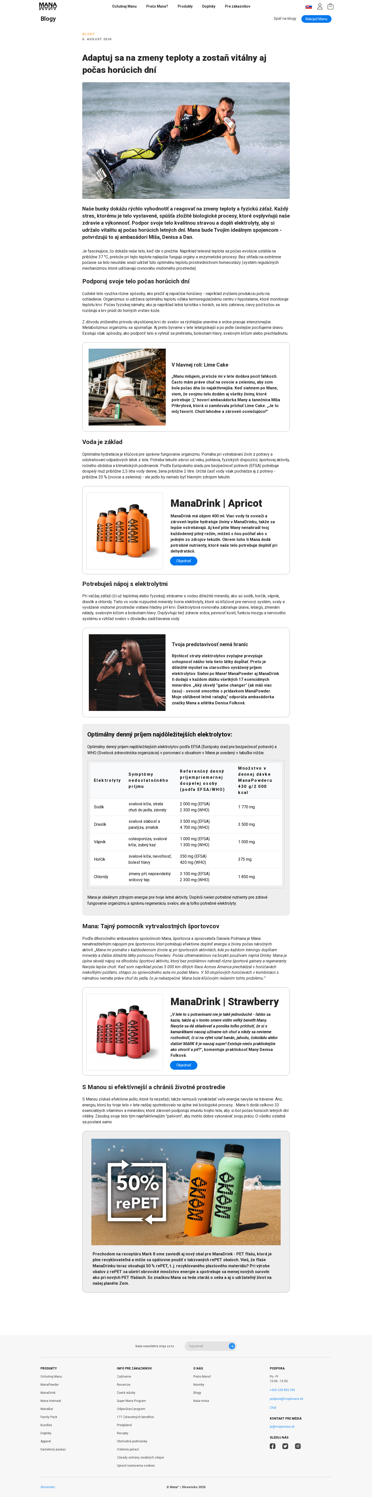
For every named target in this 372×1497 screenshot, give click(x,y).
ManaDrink (47, 1393)
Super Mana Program (131, 1401)
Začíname (124, 1376)
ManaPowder (49, 1384)
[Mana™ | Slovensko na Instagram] (298, 1446)
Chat (273, 1407)
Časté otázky (126, 1393)
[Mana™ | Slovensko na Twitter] (285, 1446)
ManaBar (46, 1409)
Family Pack (48, 1417)
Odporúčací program (131, 1409)
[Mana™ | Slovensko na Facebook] (273, 1446)
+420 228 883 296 (282, 1390)
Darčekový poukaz (53, 1449)
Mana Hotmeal (50, 1401)
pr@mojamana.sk (282, 1426)
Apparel (45, 1441)
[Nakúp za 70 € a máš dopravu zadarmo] (330, 6)
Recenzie (123, 1384)
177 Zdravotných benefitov (135, 1417)
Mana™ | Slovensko (184, 1487)
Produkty (185, 6)
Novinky (198, 1384)
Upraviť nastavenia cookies (136, 1465)
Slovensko (47, 1487)
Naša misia (201, 1401)
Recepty (122, 1433)
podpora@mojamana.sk (286, 1399)
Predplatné (124, 1425)
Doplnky (208, 6)
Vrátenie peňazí (128, 1449)
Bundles (46, 1425)
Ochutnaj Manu (124, 6)
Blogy (197, 1393)
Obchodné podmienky (132, 1441)
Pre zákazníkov (237, 6)
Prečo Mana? (157, 6)
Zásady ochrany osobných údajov (140, 1457)
